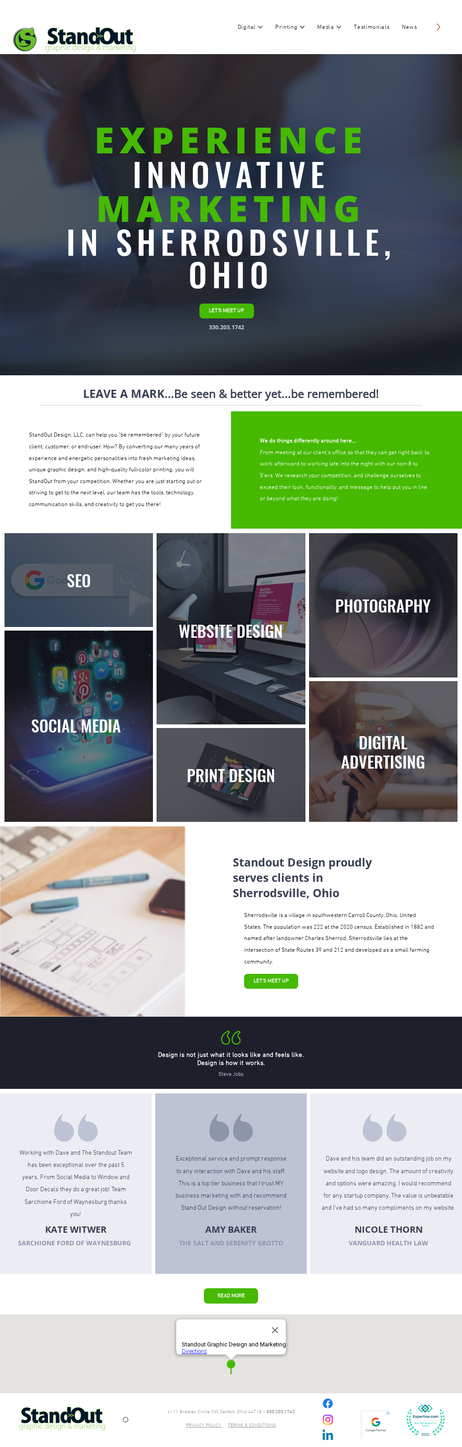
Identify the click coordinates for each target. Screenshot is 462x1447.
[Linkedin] (327, 1435)
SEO (79, 580)
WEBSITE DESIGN (231, 630)
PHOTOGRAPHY (383, 605)
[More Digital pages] (260, 27)
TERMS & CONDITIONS (252, 1425)
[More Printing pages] (302, 27)
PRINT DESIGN (231, 775)
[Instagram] (327, 1419)
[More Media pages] (339, 27)
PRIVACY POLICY (204, 1425)
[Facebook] (327, 1403)
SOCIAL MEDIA (76, 725)
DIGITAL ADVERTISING (383, 751)
